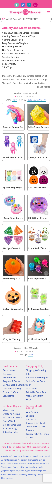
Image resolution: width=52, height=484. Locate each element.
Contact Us (8, 395)
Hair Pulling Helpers (12, 46)
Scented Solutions (11, 57)
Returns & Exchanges (37, 377)
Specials (30, 415)
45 (33, 96)
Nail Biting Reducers (12, 50)
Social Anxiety (9, 63)
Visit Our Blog (10, 428)
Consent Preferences (12, 443)
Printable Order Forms (37, 392)
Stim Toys (7, 67)
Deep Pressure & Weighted (15, 43)
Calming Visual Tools (12, 39)
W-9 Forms (31, 388)
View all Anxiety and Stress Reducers (20, 32)
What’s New (32, 412)
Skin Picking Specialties (13, 60)
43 (27, 96)
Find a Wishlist (10, 421)
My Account (9, 410)
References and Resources (15, 53)
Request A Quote (11, 381)
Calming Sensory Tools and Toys (18, 36)
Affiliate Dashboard (12, 417)
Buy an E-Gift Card (35, 423)
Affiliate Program (34, 395)
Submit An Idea (10, 432)
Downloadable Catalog (14, 384)
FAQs (28, 399)
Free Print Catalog (12, 388)
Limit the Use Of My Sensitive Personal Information (26, 450)
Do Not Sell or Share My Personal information (29, 447)
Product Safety (10, 392)
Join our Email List (12, 424)
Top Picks (31, 419)
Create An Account (12, 413)
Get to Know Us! (11, 370)
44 (30, 96)
